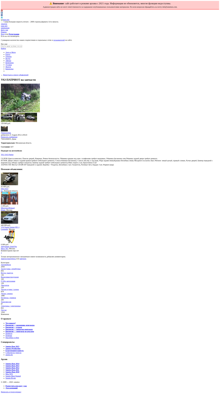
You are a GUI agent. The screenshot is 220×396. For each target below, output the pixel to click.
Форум (8, 67)
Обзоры (9, 56)
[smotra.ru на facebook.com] (2, 15)
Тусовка (9, 65)
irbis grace (4, 189)
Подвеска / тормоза (8, 298)
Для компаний (12, 388)
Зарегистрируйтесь (8, 259)
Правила (9, 333)
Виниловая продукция (10, 277)
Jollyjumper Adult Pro (9, 247)
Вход (3, 34)
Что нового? (11, 323)
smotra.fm (9, 355)
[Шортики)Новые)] (9, 204)
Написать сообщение (9, 137)
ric (2, 191)
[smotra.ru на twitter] (2, 18)
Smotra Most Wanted (13, 376)
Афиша (8, 61)
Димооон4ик (6, 133)
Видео (8, 59)
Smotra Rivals (11, 378)
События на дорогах (13, 353)
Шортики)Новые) (8, 208)
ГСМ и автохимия (8, 281)
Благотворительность (15, 351)
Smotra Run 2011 (12, 370)
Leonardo (4, 229)
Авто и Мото (11, 52)
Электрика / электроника (11, 306)
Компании (10, 63)
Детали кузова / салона (10, 289)
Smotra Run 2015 (12, 346)
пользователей (59, 40)
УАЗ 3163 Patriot (7, 155)
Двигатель (5, 285)
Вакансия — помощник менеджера (20, 325)
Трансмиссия (6, 302)
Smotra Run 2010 (12, 372)
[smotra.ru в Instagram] (5, 20)
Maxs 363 (4, 249)
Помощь (9, 336)
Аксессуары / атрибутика (11, 269)
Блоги (8, 54)
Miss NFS (9, 374)
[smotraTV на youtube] (2, 11)
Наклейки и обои (12, 338)
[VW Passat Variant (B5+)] (9, 223)
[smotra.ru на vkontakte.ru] (2, 13)
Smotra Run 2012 (12, 368)
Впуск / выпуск (7, 273)
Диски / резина (7, 294)
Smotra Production (13, 349)
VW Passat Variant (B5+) (10, 227)
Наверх (4, 32)
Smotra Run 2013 (12, 366)
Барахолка (9, 69)
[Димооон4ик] (4, 131)
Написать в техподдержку (11, 392)
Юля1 (3, 210)
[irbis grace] (9, 185)
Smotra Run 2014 (12, 364)
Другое (4, 310)
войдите (23, 259)
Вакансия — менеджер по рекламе (20, 331)
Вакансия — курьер (14, 327)
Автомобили (6, 265)
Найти (3, 48)
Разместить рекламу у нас (16, 386)
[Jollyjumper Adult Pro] (9, 242)
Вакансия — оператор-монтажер (19, 329)
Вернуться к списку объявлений (15, 75)
